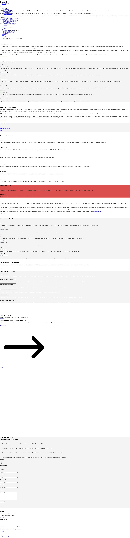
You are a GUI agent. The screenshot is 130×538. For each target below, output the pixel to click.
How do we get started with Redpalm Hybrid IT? (7, 300)
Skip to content (2, 5)
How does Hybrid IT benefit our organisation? (7, 279)
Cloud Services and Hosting (8, 30)
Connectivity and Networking (9, 32)
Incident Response (7, 22)
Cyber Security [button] (4, 16)
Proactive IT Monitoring (8, 10)
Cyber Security (2, 318)
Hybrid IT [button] (3, 29)
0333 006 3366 (4, 2)
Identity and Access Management (9, 24)
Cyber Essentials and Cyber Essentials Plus (11, 20)
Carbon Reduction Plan (6, 536)
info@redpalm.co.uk (5, 3)
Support (3, 38)
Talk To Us (2, 517)
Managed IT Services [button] (5, 8)
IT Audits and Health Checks (8, 13)
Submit (19, 526)
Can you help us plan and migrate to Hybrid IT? (7, 284)
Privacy (3, 531)
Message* (2, 490)
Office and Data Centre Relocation (9, 31)
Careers (5, 37)
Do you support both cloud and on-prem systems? (7, 289)
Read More (2, 367)
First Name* (2, 469)
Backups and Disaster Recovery (9, 11)
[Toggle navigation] (0, 6)
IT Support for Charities (8, 14)
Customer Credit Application (6, 534)
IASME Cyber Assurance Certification (10, 21)
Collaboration (6, 33)
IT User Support (6, 9)
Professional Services (7, 12)
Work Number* (3, 484)
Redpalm (5, 36)
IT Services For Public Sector (9, 27)
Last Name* (2, 474)
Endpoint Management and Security (10, 23)
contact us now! (98, 211)
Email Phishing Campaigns (8, 19)
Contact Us (4, 4)
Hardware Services (7, 28)
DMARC (5, 25)
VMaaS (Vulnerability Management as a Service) (12, 18)
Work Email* (3, 479)
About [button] (3, 35)
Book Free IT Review (3, 56)
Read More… (3, 325)
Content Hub (4, 34)
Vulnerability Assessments (8, 17)
